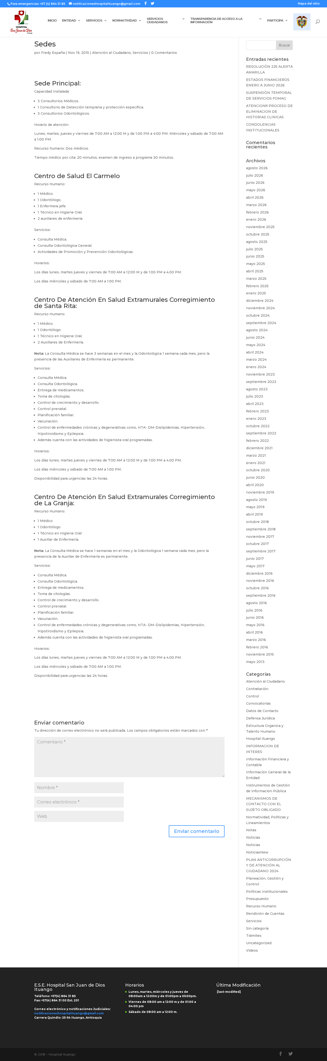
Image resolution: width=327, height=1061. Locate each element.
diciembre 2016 (259, 573)
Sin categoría (257, 928)
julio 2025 (254, 249)
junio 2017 (255, 558)
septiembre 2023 (261, 382)
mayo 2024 (255, 345)
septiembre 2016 (261, 595)
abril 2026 (255, 197)
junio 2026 (255, 182)
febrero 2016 (257, 647)
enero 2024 (256, 367)
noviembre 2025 (260, 227)
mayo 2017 (255, 566)
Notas (251, 830)
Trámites (253, 935)
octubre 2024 (258, 315)
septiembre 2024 (261, 323)
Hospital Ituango (260, 738)
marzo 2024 (256, 359)
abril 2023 (255, 404)
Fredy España (53, 53)
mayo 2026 (255, 190)
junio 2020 (255, 477)
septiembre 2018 (261, 529)
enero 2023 (256, 418)
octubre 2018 (257, 522)
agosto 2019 (256, 500)
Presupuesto (257, 899)
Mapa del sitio (309, 3)
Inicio (52, 20)
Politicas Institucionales (267, 891)
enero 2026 (256, 219)
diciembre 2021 (259, 448)
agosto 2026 (257, 168)
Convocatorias (258, 703)
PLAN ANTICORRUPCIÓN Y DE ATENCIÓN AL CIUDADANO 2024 (268, 865)
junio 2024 (255, 337)
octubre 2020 (258, 470)
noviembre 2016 (260, 580)
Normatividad (124, 20)
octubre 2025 (257, 234)
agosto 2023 (257, 389)
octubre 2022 (258, 426)
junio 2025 (255, 256)
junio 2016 (255, 617)
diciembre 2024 (259, 300)
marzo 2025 (256, 278)
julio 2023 (254, 396)
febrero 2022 (257, 440)
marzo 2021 (256, 455)
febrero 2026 (257, 212)
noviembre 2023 (260, 374)
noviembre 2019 (260, 492)
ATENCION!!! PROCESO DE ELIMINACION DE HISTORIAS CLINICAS (269, 111)
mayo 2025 (255, 264)
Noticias (253, 837)
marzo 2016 (256, 640)
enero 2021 (255, 463)
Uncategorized (258, 943)
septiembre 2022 (261, 433)
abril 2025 (254, 271)
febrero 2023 (257, 411)
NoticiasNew (257, 852)
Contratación (257, 689)
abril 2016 (254, 632)
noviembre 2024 (260, 308)
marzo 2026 (256, 205)
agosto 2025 (256, 242)
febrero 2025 (257, 286)
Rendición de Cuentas (265, 913)
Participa (275, 20)
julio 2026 (254, 175)
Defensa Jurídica (260, 718)
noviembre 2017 (260, 536)
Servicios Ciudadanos (157, 20)
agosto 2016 (256, 603)
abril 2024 (255, 352)
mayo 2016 (255, 625)
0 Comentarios (164, 53)
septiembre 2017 (261, 551)
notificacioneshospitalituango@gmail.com (69, 1013)
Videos (252, 950)
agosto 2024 (257, 330)
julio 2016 (254, 610)
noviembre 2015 (260, 654)
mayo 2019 (255, 507)
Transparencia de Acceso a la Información (216, 20)
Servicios (94, 20)
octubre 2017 (257, 544)
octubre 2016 (257, 588)
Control (252, 696)
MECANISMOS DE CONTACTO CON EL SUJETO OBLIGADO (263, 804)
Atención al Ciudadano (111, 53)
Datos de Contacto (262, 711)
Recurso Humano (261, 906)
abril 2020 (255, 485)
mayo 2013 (255, 662)
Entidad (69, 20)
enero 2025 (256, 293)
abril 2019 (254, 514)
